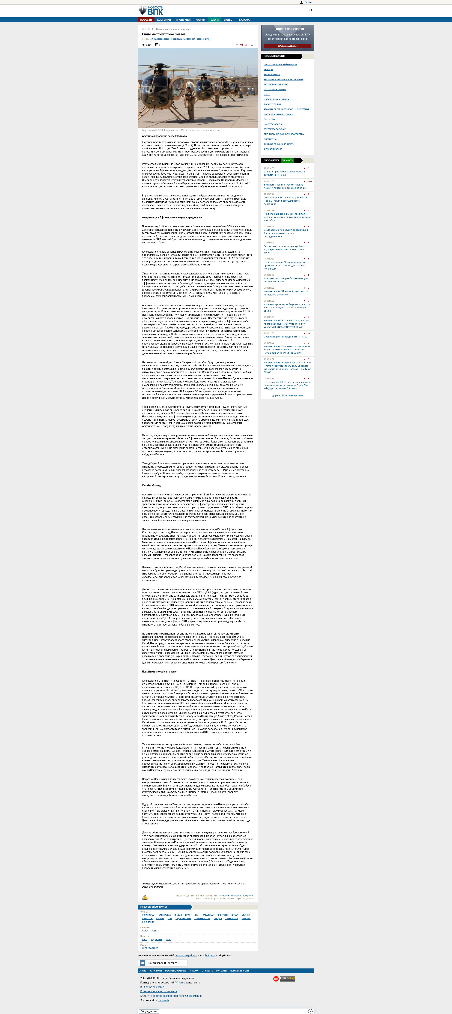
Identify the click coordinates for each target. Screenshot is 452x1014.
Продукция (183, 19)
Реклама (244, 19)
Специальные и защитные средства (284, 134)
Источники (156, 971)
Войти (308, 2)
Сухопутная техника (275, 89)
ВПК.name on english (152, 987)
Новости (146, 19)
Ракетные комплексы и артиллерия (283, 79)
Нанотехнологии (273, 124)
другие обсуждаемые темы (288, 395)
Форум (200, 19)
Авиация (268, 69)
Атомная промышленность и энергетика (286, 109)
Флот (267, 94)
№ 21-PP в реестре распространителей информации (171, 995)
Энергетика (270, 139)
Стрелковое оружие (275, 129)
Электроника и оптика (276, 99)
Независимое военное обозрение (173, 29)
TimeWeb (163, 1000)
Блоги (215, 19)
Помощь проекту (239, 971)
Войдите (210, 955)
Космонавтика (272, 74)
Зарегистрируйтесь (186, 955)
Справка (193, 971)
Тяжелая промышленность (279, 144)
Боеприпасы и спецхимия (278, 114)
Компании (164, 19)
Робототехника (272, 104)
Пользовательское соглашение (158, 991)
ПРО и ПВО (269, 119)
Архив (142, 971)
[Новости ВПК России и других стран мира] (151, 14)
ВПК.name (179, 982)
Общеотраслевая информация (280, 64)
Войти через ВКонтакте (162, 963)
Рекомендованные (175, 971)
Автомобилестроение (276, 84)
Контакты (221, 971)
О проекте (207, 971)
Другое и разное (273, 149)
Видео (228, 19)
